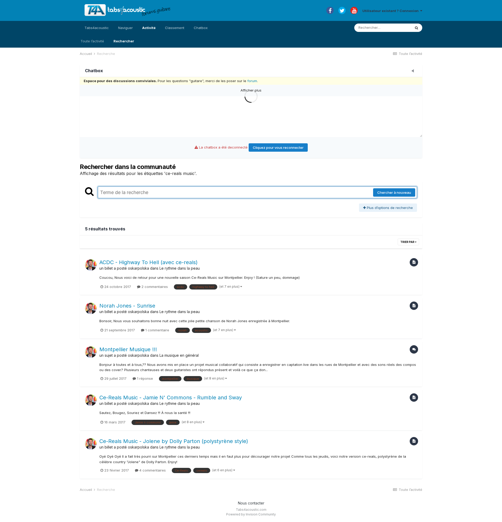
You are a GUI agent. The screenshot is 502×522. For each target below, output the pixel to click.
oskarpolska (138, 268)
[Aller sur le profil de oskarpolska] (90, 265)
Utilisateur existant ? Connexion (391, 11)
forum (252, 81)
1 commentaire (156, 330)
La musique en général (179, 355)
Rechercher (123, 41)
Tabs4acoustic (96, 28)
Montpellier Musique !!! (128, 349)
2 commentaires (154, 287)
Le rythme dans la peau (179, 268)
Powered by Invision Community (251, 514)
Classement (174, 28)
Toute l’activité (92, 41)
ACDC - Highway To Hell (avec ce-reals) (148, 262)
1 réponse (144, 378)
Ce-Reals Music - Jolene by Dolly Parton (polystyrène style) (173, 441)
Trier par (407, 241)
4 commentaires (152, 470)
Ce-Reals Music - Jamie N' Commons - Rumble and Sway (170, 397)
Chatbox (201, 28)
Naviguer (125, 28)
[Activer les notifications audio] (414, 71)
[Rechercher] (416, 28)
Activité (149, 28)
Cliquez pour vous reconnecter (278, 147)
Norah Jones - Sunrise (127, 306)
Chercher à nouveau (394, 192)
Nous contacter (251, 503)
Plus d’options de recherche (389, 208)
